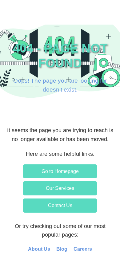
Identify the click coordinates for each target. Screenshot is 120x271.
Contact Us (60, 205)
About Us (39, 249)
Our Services (60, 188)
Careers (83, 249)
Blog (61, 249)
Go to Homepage (60, 171)
